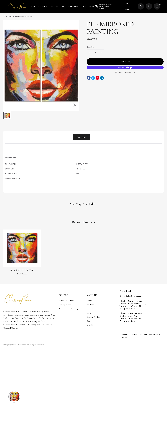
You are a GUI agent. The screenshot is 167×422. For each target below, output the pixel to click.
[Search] (141, 6)
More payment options (125, 72)
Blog (89, 313)
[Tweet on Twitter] (93, 78)
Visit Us (90, 325)
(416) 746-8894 (104, 7)
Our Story (91, 308)
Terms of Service (66, 300)
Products (41, 6)
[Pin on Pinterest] (97, 78)
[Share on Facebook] (89, 78)
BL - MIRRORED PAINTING (22, 270)
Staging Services (93, 317)
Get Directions (127, 6)
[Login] (149, 6)
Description (81, 137)
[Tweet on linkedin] (102, 78)
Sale (88, 321)
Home (8, 16)
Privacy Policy (65, 304)
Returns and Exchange (69, 308)
